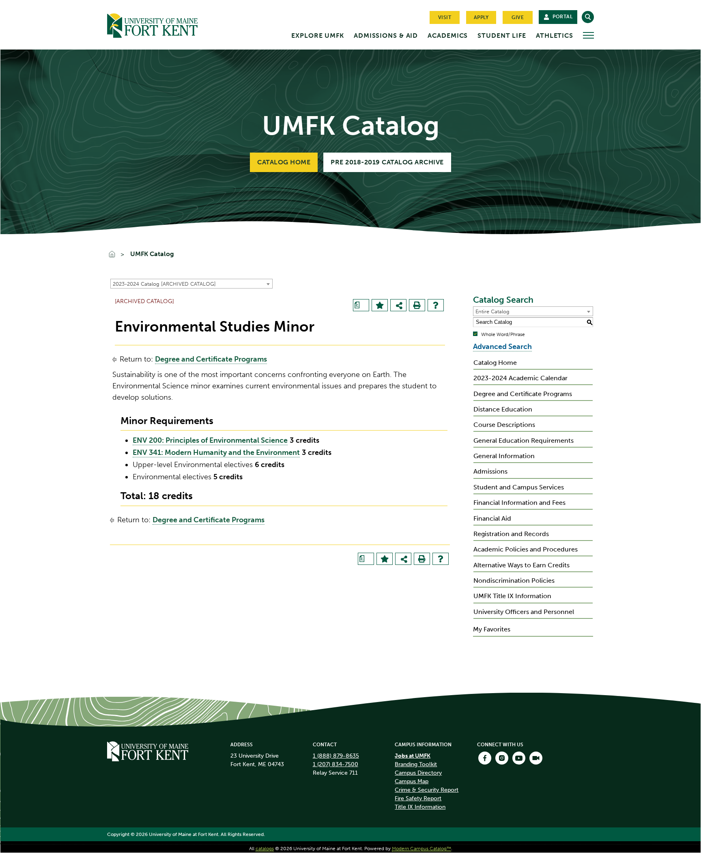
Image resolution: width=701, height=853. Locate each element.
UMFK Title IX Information (512, 596)
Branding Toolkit (416, 764)
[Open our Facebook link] (484, 758)
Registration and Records (511, 534)
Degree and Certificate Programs (211, 359)
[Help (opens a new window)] (435, 305)
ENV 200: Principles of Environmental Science (210, 440)
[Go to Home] (168, 24)
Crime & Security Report (426, 789)
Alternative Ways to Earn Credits (521, 565)
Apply (481, 17)
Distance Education (502, 409)
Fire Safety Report (418, 798)
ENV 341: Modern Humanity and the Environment (216, 452)
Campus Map (411, 781)
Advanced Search (502, 346)
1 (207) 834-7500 (335, 764)
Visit (445, 17)
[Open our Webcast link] (535, 758)
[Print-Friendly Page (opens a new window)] (417, 305)
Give (518, 17)
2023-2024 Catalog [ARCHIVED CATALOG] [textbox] (164, 284)
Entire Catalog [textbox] (492, 311)
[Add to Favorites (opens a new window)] (379, 305)
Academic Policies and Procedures (525, 549)
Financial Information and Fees (519, 502)
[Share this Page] (399, 305)
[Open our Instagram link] (501, 758)
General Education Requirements (523, 440)
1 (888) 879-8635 (336, 755)
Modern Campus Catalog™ (421, 848)
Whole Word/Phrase (503, 334)
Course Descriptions (504, 425)
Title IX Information (420, 806)
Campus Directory (418, 772)
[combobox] (191, 284)
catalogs (265, 848)
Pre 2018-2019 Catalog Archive (387, 162)
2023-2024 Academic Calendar (520, 378)
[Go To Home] (115, 254)
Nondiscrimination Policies (514, 580)
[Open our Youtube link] (518, 758)
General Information (504, 456)
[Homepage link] (147, 750)
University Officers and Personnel (523, 612)
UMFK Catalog (152, 254)
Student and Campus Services (518, 487)
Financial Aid (492, 518)
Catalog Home (283, 162)
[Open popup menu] (588, 35)
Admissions (490, 471)
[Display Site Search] (588, 17)
